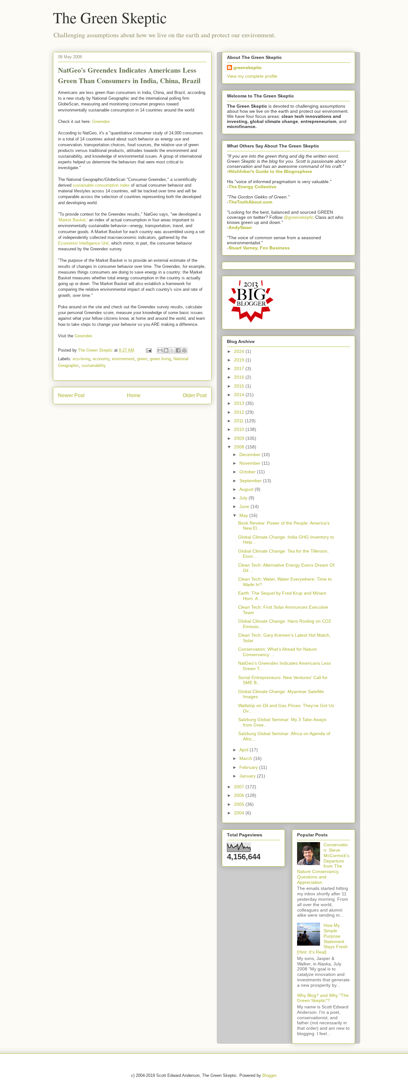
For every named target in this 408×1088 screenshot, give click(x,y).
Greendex (101, 121)
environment (123, 358)
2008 (239, 446)
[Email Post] (148, 350)
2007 (239, 786)
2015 (239, 386)
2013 (239, 403)
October (248, 471)
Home (134, 395)
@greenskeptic (299, 217)
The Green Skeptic (110, 17)
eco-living (81, 358)
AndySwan (240, 227)
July (244, 497)
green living (160, 358)
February (249, 767)
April (244, 749)
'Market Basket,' (73, 220)
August (247, 489)
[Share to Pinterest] (184, 350)
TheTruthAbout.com (250, 201)
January (248, 775)
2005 (239, 804)
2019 (239, 359)
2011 (239, 420)
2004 (239, 812)
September (251, 480)
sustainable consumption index (101, 185)
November (250, 463)
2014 (239, 394)
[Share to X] (172, 350)
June (245, 506)
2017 (239, 368)
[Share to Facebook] (178, 350)
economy (101, 358)
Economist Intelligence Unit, (84, 243)
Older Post (195, 395)
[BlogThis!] (166, 350)
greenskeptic (247, 67)
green (142, 358)
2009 (239, 438)
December (250, 454)
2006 (239, 795)
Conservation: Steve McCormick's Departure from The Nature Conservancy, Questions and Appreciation (323, 863)
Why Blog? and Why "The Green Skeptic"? (323, 998)
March (246, 758)
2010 (239, 429)
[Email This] (160, 350)
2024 (239, 351)
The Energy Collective (252, 186)
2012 (239, 412)
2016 (239, 377)
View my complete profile (252, 76)
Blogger (269, 1075)
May (244, 515)
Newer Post (71, 395)
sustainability (94, 365)
